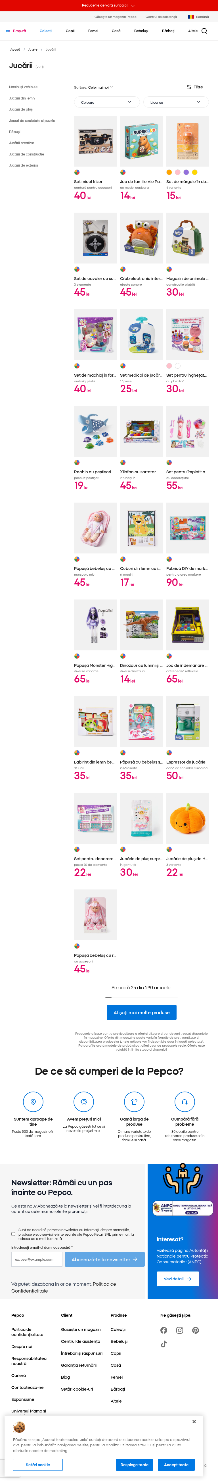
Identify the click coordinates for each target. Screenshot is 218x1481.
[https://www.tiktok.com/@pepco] (164, 1344)
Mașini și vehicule (23, 86)
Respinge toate (134, 1464)
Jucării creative (21, 142)
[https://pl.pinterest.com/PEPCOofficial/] (196, 1330)
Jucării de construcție (26, 154)
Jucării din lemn (22, 98)
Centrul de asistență (161, 16)
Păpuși (14, 131)
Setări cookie (38, 1464)
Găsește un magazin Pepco (116, 16)
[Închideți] (194, 1421)
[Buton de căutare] (204, 31)
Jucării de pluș (21, 109)
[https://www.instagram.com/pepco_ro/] (180, 1330)
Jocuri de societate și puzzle (32, 120)
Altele (32, 49)
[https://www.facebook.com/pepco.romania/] (164, 1330)
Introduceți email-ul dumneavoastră (42, 1247)
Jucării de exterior (23, 165)
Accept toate (176, 1464)
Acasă (15, 49)
